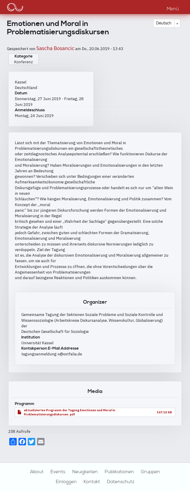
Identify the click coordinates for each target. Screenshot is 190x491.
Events (58, 472)
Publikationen (119, 472)
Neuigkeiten (85, 472)
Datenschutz (120, 482)
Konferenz (23, 61)
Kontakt (92, 482)
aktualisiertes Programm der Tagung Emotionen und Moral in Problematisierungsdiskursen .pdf (69, 412)
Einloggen (66, 482)
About (37, 472)
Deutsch (163, 23)
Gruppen (150, 472)
